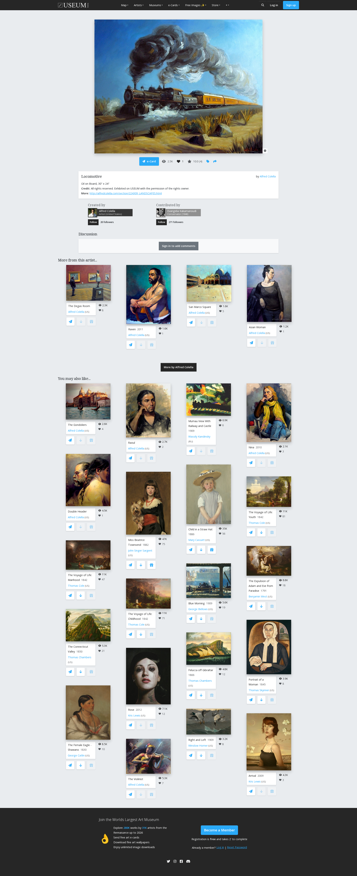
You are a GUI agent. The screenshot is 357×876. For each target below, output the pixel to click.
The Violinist (135, 779)
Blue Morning (196, 603)
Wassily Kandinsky (199, 436)
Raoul (131, 442)
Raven (132, 329)
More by (178, 367)
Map (124, 5)
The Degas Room (79, 306)
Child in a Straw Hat (200, 529)
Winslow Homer (198, 745)
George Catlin (76, 755)
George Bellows (198, 609)
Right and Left (197, 740)
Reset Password (237, 847)
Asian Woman (257, 327)
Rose (131, 709)
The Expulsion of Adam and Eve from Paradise (261, 585)
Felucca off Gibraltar (200, 670)
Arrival (252, 775)
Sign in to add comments (178, 246)
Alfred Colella (268, 176)
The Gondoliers (77, 425)
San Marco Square (200, 307)
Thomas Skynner (259, 690)
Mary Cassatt (196, 540)
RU (190, 441)
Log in (274, 5)
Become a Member (219, 830)
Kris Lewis (134, 715)
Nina (251, 447)
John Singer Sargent (140, 550)
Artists (138, 5)
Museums (155, 5)
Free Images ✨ (195, 5)
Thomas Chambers (79, 657)
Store (215, 5)
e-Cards (173, 5)
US (87, 312)
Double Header (77, 511)
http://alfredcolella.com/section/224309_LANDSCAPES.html (126, 193)
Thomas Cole (76, 585)
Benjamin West (258, 596)
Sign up (291, 5)
